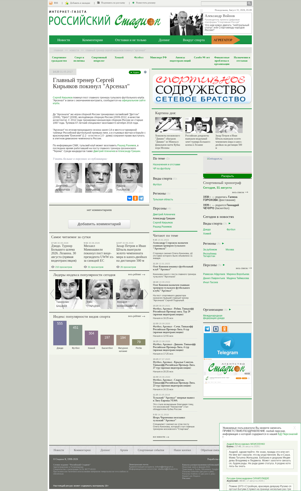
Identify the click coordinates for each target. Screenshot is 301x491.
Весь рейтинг (134, 274)
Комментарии (92, 39)
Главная (58, 50)
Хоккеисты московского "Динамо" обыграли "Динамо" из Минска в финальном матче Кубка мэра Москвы (167, 141)
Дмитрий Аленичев (104, 151)
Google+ (215, 469)
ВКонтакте (206, 469)
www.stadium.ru (121, 471)
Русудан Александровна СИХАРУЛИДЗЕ (248, 478)
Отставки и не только (130, 39)
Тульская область (163, 199)
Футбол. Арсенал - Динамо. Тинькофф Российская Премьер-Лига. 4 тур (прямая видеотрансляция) (174, 347)
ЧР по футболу (161, 168)
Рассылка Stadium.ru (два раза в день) (198, 474)
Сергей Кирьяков (62, 97)
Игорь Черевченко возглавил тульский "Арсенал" (169, 419)
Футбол (138, 57)
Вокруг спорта (194, 39)
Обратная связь (210, 450)
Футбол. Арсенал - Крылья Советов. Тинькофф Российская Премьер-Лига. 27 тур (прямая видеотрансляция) (174, 364)
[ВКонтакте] (129, 198)
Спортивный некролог (99, 59)
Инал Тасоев (210, 282)
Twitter (197, 469)
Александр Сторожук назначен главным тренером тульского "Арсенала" (170, 245)
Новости (63, 39)
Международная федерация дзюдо (214, 316)
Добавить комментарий (99, 224)
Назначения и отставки (242, 59)
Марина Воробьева (238, 274)
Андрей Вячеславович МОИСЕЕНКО (246, 444)
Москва (230, 249)
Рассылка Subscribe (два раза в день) (198, 471)
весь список (238, 192)
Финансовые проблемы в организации (222, 60)
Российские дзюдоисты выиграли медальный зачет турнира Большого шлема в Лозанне (197, 140)
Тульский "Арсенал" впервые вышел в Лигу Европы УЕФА (174, 399)
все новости (159, 436)
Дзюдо (207, 229)
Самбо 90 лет (202, 57)
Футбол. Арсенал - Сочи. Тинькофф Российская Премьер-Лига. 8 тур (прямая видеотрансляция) (173, 329)
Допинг (164, 39)
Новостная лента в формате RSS (196, 467)
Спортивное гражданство (59, 59)
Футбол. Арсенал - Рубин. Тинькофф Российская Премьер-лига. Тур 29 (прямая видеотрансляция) (173, 311)
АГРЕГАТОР (223, 39)
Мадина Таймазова (238, 278)
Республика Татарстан (209, 254)
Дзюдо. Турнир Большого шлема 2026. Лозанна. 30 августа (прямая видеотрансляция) (63, 253)
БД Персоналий (288, 434)
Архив (124, 450)
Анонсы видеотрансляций (180, 59)
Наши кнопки (182, 450)
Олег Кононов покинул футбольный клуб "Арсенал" (173, 268)
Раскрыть (227, 176)
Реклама (186, 478)
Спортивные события (151, 450)
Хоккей (119, 57)
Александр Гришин (129, 151)
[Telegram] (141, 198)
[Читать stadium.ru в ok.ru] (227, 370)
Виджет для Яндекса (191, 476)
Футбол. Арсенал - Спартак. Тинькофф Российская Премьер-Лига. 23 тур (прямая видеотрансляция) (174, 382)
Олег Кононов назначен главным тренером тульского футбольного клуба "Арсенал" (171, 287)
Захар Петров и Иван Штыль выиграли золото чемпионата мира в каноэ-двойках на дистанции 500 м (131, 253)
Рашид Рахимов (126, 145)
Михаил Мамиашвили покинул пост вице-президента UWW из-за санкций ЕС (99, 253)
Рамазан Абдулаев (214, 274)
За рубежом (210, 249)
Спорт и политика (79, 59)
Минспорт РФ (158, 57)
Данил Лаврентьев (214, 278)
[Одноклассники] (135, 198)
